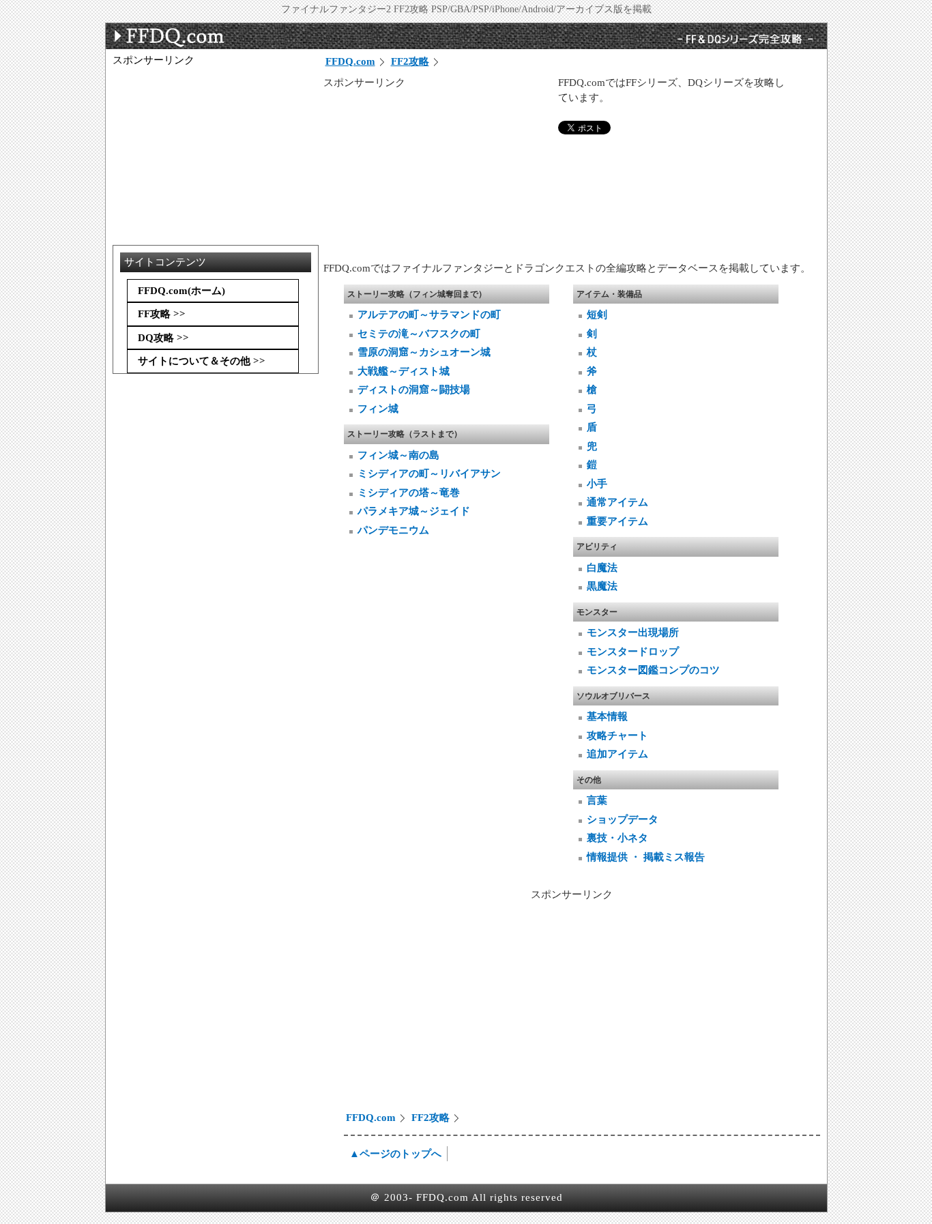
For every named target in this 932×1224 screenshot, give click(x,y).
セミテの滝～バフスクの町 (419, 333)
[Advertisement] (437, 175)
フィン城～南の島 (398, 455)
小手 (597, 483)
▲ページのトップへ (395, 1153)
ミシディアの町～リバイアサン (429, 473)
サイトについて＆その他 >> (201, 360)
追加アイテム (617, 753)
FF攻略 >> (162, 313)
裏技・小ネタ (617, 837)
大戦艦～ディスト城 (404, 371)
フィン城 (378, 408)
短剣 (597, 314)
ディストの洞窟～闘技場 (414, 389)
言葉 (597, 800)
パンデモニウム (393, 530)
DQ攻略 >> (163, 337)
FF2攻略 (410, 61)
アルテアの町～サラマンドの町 (429, 314)
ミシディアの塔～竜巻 (409, 492)
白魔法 (602, 567)
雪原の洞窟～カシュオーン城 (424, 352)
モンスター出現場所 (633, 632)
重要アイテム (617, 521)
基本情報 (607, 716)
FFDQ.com (350, 61)
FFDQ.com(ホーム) (181, 290)
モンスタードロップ (633, 651)
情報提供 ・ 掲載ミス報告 (646, 856)
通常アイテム (617, 502)
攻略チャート (617, 735)
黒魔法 (602, 586)
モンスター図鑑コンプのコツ (653, 670)
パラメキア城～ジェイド (414, 511)
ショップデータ (622, 819)
